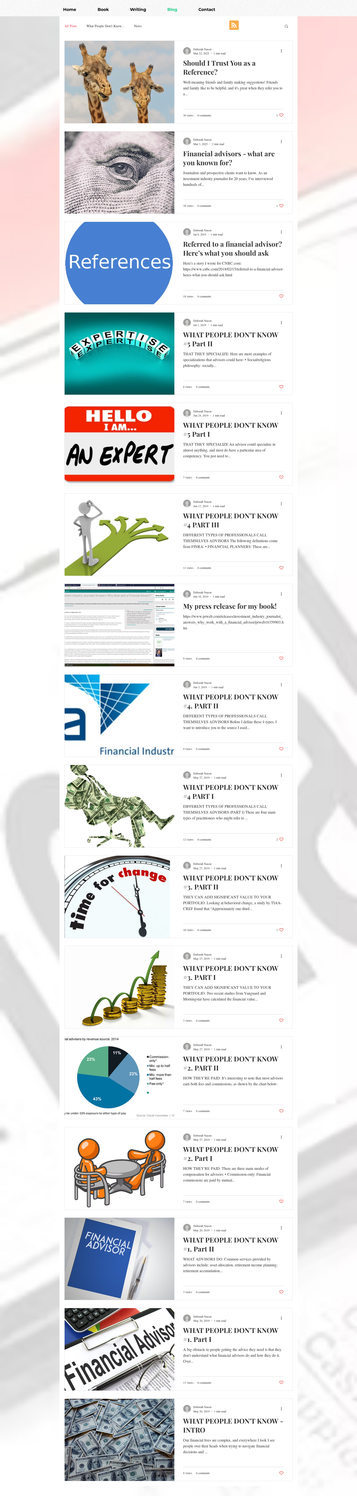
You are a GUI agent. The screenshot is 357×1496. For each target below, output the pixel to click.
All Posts (70, 26)
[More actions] (283, 51)
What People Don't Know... (105, 26)
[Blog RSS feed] (234, 25)
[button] (286, 26)
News (138, 26)
